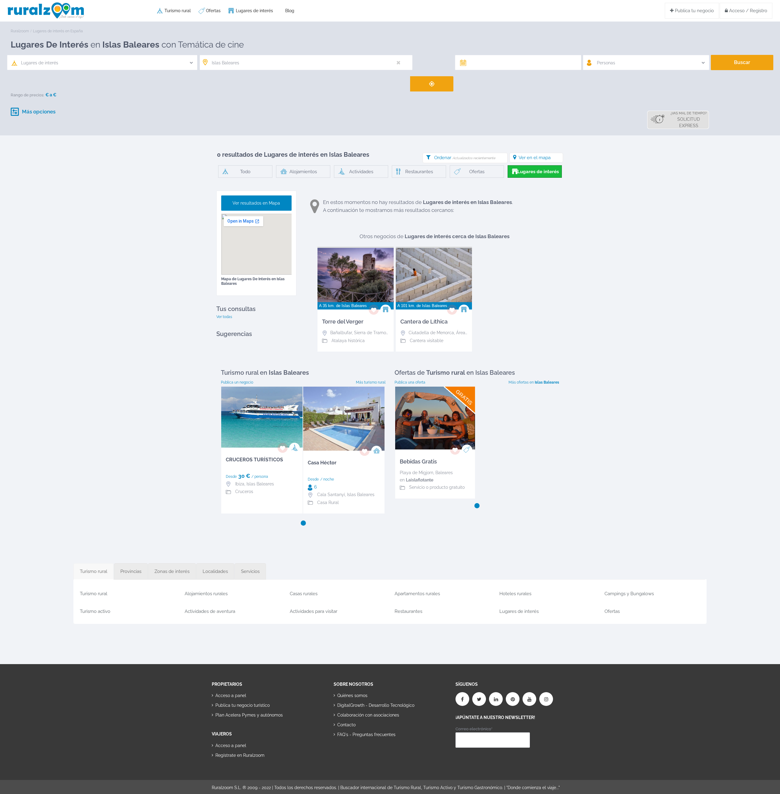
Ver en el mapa (535, 157)
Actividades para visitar (313, 611)
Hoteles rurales (515, 593)
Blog (289, 10)
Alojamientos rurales (206, 593)
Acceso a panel (230, 695)
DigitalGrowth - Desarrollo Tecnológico (375, 705)
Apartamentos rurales (417, 593)
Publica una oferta (410, 382)
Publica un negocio (237, 382)
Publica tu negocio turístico (242, 705)
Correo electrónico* (474, 729)
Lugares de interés (254, 10)
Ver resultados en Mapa (256, 203)
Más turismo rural (370, 382)
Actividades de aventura (210, 611)
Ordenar (464, 157)
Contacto (346, 724)
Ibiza (239, 483)
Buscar (742, 62)
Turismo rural (178, 10)
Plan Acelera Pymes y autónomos (249, 715)
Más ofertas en (534, 382)
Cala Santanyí (331, 494)
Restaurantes (408, 611)
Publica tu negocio (694, 10)
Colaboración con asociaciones (368, 715)
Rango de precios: (27, 95)
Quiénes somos (352, 695)
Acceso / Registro (747, 10)
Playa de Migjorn (416, 472)
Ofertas (213, 10)
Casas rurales (303, 593)
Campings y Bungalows (629, 593)
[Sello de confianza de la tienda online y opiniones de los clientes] (356, 754)
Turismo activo (95, 611)
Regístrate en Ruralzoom (239, 755)
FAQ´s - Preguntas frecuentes (366, 734)
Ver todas (224, 317)
